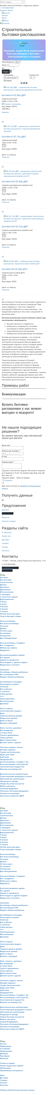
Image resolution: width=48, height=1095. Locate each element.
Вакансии (5, 517)
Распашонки (5, 635)
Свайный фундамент (9, 788)
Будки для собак (7, 754)
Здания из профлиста (9, 660)
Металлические (7, 592)
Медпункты (5, 650)
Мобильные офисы (8, 647)
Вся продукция (6, 730)
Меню (4, 18)
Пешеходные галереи (9, 684)
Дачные (3, 584)
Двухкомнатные (7, 599)
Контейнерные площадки (11, 681)
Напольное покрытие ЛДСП (12, 795)
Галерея (5, 543)
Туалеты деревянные (9, 735)
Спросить (5, 157)
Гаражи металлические (10, 752)
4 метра (3, 604)
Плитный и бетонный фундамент (14, 791)
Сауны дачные (6, 737)
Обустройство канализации (12, 778)
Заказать (5, 112)
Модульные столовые (10, 664)
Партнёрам (7, 513)
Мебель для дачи (7, 786)
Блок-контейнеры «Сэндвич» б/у (14, 761)
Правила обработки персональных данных (17, 1090)
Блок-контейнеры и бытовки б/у (14, 764)
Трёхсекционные (7, 698)
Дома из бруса (6, 720)
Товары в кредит (7, 1063)
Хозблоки (4, 686)
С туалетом (5, 691)
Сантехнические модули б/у (12, 766)
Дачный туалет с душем (10, 742)
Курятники (4, 757)
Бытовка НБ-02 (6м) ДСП (15, 268)
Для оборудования (8, 638)
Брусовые (4, 587)
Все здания (5, 657)
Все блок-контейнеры (9, 623)
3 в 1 (2, 696)
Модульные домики (8, 718)
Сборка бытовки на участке (12, 783)
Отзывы (5, 547)
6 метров (4, 609)
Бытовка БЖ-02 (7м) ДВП (15, 226)
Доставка (5, 539)
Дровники (4, 703)
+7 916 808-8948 (6, 8)
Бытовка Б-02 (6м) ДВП (14, 95)
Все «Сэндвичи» (7, 645)
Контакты (5, 550)
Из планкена (5, 633)
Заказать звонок (6, 10)
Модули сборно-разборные (12, 677)
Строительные (6, 582)
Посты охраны (6, 708)
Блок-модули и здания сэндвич (13, 662)
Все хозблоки (6, 689)
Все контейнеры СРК (9, 674)
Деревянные (5, 589)
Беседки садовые (8, 749)
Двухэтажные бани (8, 740)
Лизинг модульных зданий (11, 1065)
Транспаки (4, 669)
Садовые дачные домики (11, 715)
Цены (2, 1075)
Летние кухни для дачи (10, 613)
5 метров (4, 606)
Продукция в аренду (9, 781)
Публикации (5, 1068)
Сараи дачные (6, 694)
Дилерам (5, 509)
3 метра (3, 601)
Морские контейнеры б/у (11, 769)
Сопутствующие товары (10, 616)
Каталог (5, 15)
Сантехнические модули (10, 711)
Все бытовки (5, 579)
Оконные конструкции (9, 793)
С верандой (5, 594)
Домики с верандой (8, 723)
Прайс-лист (6, 536)
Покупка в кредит (9, 521)
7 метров (4, 611)
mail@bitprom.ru (10, 568)
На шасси (4, 626)
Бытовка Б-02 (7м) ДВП (14, 136)
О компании (7, 532)
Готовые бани (6, 732)
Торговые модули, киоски (11, 747)
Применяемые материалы (11, 1070)
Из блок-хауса (6, 630)
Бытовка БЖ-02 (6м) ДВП (15, 181)
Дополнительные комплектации (14, 774)
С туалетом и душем (9, 596)
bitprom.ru (7, 570)
